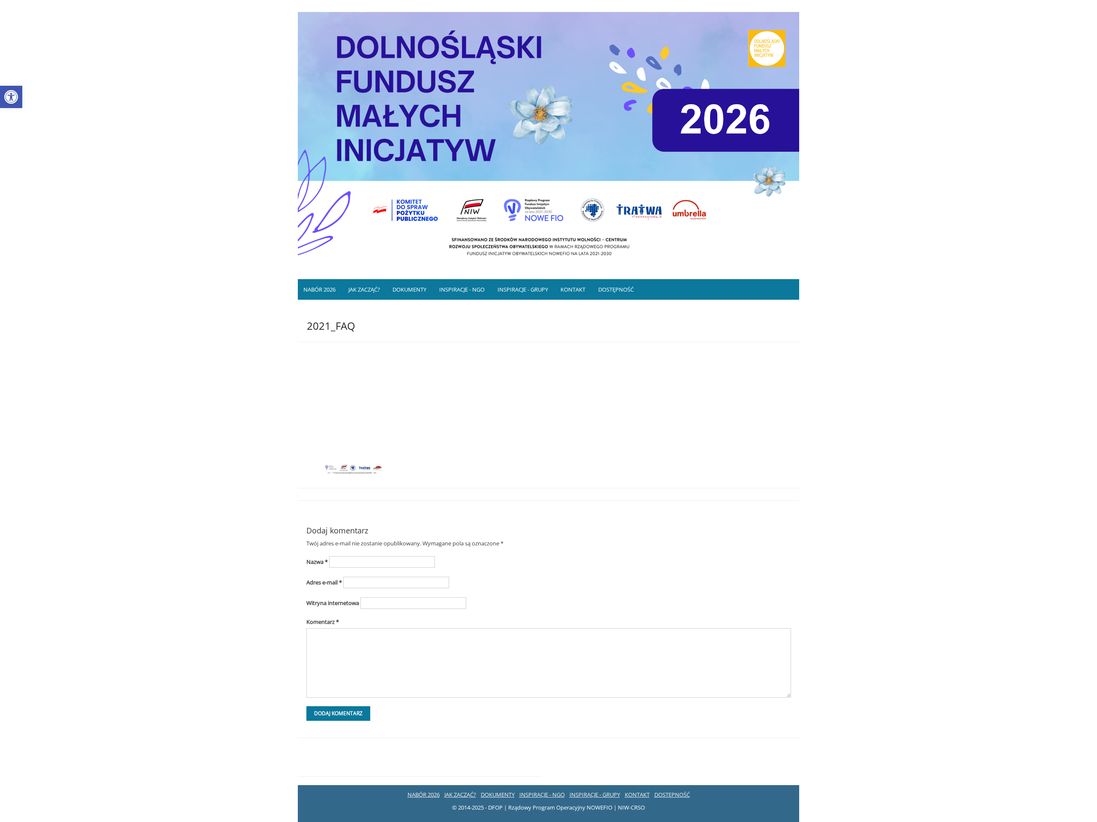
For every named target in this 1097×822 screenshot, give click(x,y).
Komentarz (322, 622)
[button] (11, 97)
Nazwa (317, 562)
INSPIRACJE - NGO (462, 289)
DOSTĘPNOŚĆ (616, 289)
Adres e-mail (324, 582)
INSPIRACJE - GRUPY (523, 289)
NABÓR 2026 (319, 289)
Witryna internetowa (332, 603)
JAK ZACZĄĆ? (364, 289)
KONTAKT (572, 289)
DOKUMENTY (409, 289)
